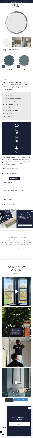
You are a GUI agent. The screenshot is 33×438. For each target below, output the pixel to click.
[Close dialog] (32, 211)
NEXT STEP (24, 225)
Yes (19, 424)
